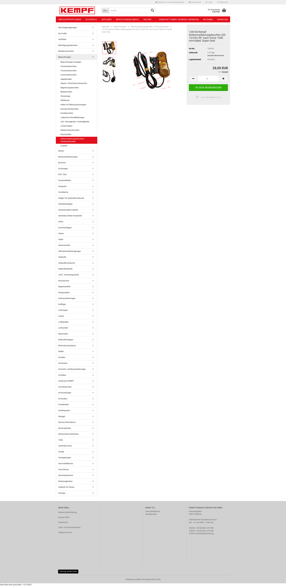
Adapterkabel (66, 79)
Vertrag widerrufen (68, 571)
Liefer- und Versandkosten (69, 527)
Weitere (147, 19)
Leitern (61, 316)
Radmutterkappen (65, 339)
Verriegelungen (64, 457)
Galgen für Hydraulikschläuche (71, 198)
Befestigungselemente (127, 19)
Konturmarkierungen (66, 298)
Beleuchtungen (64, 57)
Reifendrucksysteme (67, 345)
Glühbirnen (65, 100)
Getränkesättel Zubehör (68, 210)
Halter (60, 239)
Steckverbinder (64, 428)
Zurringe (61, 493)
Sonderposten (64, 410)
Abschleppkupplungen (69, 19)
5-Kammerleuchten (68, 70)
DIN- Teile (62, 174)
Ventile (61, 452)
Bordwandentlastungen (68, 157)
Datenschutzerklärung (67, 512)
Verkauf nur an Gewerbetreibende (170, 2)
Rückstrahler (65, 134)
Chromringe (65, 96)
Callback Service (65, 532)
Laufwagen (63, 310)
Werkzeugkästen (65, 481)
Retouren (208, 19)
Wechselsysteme (65, 475)
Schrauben (62, 399)
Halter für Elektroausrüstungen (73, 104)
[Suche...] (152, 10)
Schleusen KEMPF (66, 381)
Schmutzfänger (64, 393)
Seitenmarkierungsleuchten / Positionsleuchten (72, 140)
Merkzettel (223, 2)
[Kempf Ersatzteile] (77, 10)
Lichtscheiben (66, 126)
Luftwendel (63, 328)
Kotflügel (62, 304)
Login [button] (210, 2)
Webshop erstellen (133, 579)
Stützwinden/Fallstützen (68, 434)
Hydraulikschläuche (66, 263)
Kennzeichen (63, 281)
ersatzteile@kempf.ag (204, 533)
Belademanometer (66, 51)
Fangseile (62, 186)
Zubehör (63, 146)
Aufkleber (106, 19)
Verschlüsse (63, 469)
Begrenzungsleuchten (69, 87)
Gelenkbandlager (65, 204)
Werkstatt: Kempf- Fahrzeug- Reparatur (179, 19)
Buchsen (62, 162)
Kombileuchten (66, 113)
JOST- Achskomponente (68, 275)
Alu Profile (91, 19)
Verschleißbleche (65, 463)
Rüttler (61, 351)
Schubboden (63, 404)
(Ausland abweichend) (215, 56)
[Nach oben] (277, 581)
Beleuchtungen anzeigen (70, 62)
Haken (61, 233)
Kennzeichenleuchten (69, 109)
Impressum (63, 522)
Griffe (60, 222)
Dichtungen (63, 168)
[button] (194, 2)
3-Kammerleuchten (68, 66)
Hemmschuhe (64, 245)
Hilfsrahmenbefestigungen (69, 251)
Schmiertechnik (65, 387)
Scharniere (62, 363)
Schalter (61, 357)
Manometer (63, 334)
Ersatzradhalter (64, 180)
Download (222, 19)
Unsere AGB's (63, 517)
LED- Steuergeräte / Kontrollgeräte (74, 121)
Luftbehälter (63, 322)
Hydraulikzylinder (65, 269)
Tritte (60, 440)
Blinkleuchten (66, 92)
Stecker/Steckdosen (67, 422)
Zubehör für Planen (66, 487)
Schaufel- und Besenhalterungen (72, 369)
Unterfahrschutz (65, 446)
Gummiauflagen (65, 227)
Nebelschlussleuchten (69, 130)
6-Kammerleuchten (68, 75)
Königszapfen (64, 292)
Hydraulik (62, 257)
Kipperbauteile (64, 286)
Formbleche (63, 192)
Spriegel (61, 416)
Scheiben (62, 375)
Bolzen (61, 151)
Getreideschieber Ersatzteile (70, 216)
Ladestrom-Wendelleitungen (72, 117)
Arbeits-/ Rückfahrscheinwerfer (73, 83)
